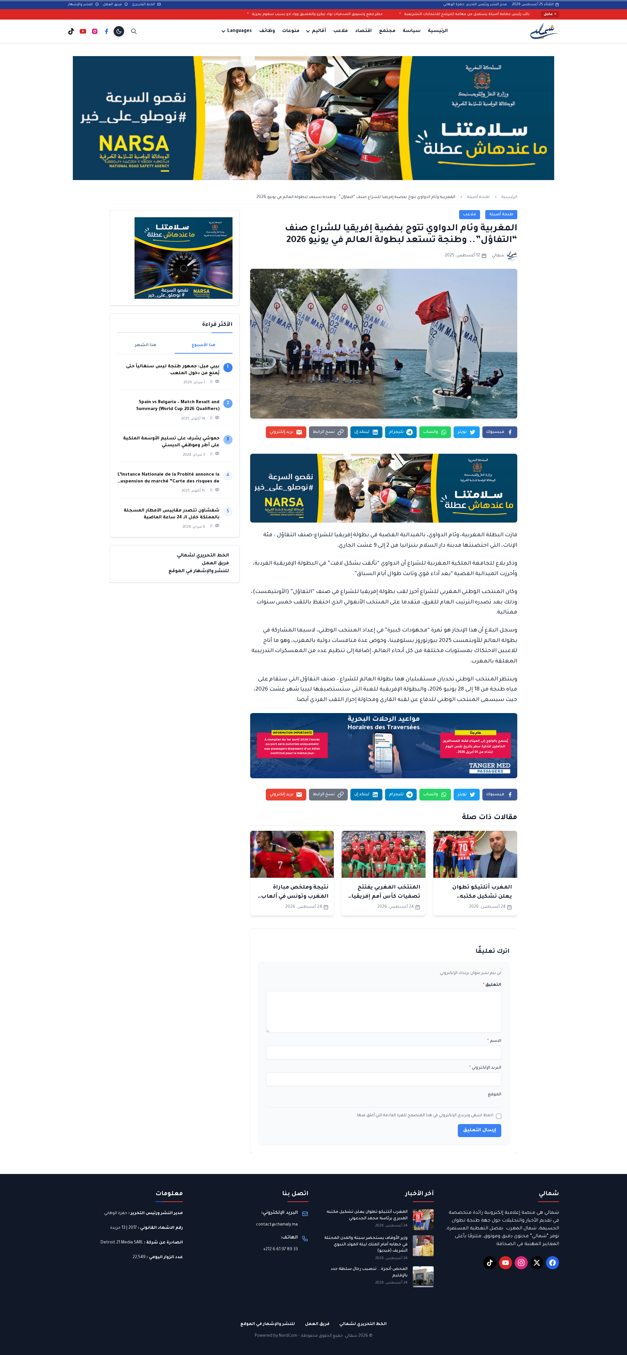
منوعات (290, 31)
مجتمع (387, 31)
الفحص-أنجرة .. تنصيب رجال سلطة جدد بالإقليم (369, 1272)
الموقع (494, 1094)
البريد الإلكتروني (485, 1068)
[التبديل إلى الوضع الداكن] (119, 31)
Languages (239, 31)
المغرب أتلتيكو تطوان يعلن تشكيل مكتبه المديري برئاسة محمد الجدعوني (367, 1215)
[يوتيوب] (83, 31)
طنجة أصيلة (478, 197)
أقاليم (319, 31)
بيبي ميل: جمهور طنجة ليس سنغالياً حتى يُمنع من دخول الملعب (172, 370)
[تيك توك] (71, 31)
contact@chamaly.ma (277, 1225)
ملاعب (340, 31)
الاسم (494, 1041)
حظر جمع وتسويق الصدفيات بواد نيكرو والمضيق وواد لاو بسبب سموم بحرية (410, 14)
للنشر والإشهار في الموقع (199, 571)
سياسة (412, 31)
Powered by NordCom (276, 1336)
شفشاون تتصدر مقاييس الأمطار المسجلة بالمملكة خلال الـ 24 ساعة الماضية (171, 514)
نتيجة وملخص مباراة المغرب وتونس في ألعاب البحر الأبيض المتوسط (295, 897)
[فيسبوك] (106, 31)
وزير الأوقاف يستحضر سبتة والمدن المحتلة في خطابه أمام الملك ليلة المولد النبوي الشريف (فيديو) (366, 1244)
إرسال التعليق (479, 1130)
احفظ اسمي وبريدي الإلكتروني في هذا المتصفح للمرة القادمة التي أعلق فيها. (424, 1115)
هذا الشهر (145, 345)
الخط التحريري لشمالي (203, 555)
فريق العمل (113, 5)
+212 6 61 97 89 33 (280, 1249)
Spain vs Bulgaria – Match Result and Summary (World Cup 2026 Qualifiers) (177, 406)
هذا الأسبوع (204, 345)
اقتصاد (363, 31)
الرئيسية (438, 31)
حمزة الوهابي (115, 1213)
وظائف (267, 31)
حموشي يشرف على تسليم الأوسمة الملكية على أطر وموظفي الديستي (171, 442)
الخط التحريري (144, 5)
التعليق (492, 985)
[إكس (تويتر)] (536, 1262)
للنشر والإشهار (81, 5)
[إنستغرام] (94, 31)
